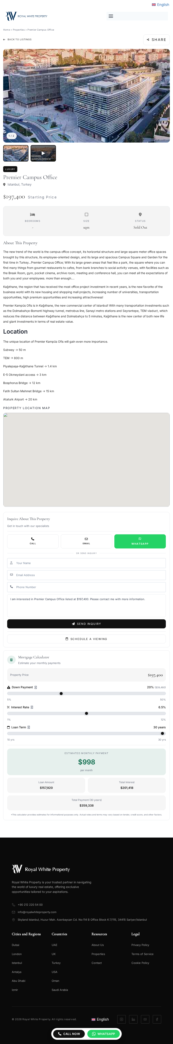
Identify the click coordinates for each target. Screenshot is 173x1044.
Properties (19, 29)
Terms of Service (142, 954)
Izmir (15, 989)
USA (54, 972)
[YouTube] (145, 1019)
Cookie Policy (140, 963)
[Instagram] (121, 1019)
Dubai (15, 945)
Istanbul (17, 963)
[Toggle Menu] (137, 16)
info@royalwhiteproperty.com (37, 912)
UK (54, 954)
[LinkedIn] (133, 1019)
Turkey (56, 963)
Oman (55, 980)
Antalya (16, 972)
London (17, 954)
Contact (97, 963)
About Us (98, 945)
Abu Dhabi (18, 980)
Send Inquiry (89, 623)
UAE (54, 945)
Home (6, 29)
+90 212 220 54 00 (30, 904)
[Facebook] (157, 1019)
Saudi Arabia (60, 989)
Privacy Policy (140, 945)
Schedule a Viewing (89, 639)
